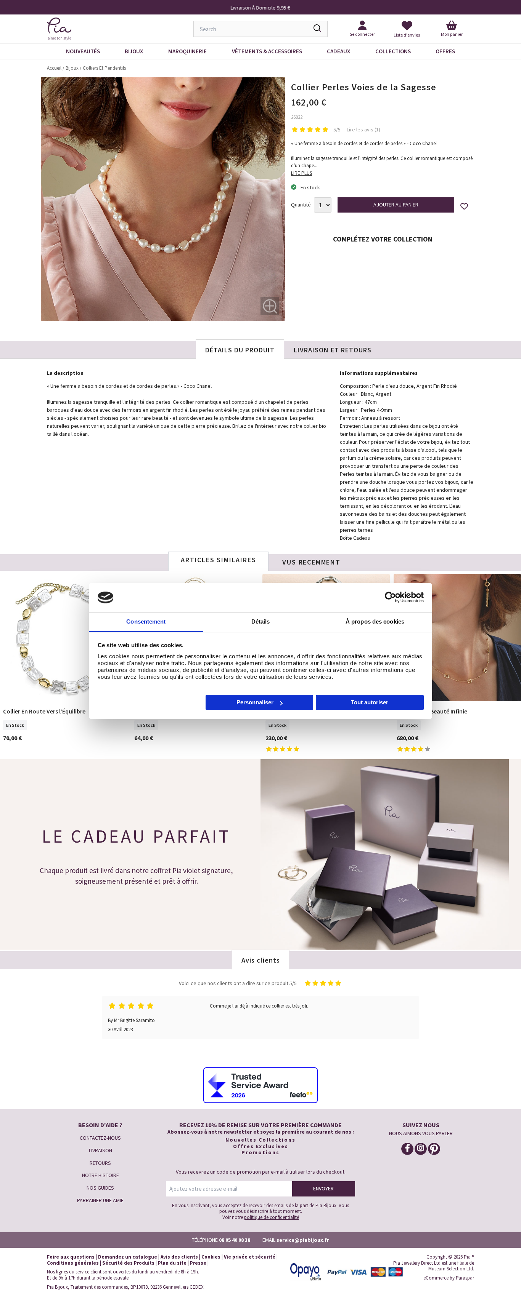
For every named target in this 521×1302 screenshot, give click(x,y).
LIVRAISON (100, 1150)
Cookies (210, 1257)
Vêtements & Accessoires (267, 51)
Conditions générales (73, 1263)
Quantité (301, 205)
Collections (393, 51)
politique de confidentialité (271, 1217)
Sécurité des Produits (128, 1263)
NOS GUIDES (100, 1187)
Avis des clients (179, 1257)
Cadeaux (338, 51)
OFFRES (445, 51)
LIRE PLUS (301, 173)
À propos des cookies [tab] (375, 621)
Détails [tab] (260, 621)
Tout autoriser (369, 702)
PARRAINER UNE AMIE (100, 1200)
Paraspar (465, 1278)
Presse (198, 1263)
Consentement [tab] (146, 621)
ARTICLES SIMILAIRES (218, 559)
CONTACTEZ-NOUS (100, 1137)
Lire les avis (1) (363, 129)
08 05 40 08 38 (234, 1239)
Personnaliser (254, 702)
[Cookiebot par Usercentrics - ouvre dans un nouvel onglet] (390, 597)
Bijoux (134, 51)
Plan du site (172, 1263)
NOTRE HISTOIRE (100, 1175)
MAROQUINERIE (187, 51)
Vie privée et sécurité (249, 1257)
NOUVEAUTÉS (83, 51)
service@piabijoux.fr (303, 1239)
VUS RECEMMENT (311, 562)
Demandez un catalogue (127, 1257)
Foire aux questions (71, 1257)
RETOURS (100, 1163)
